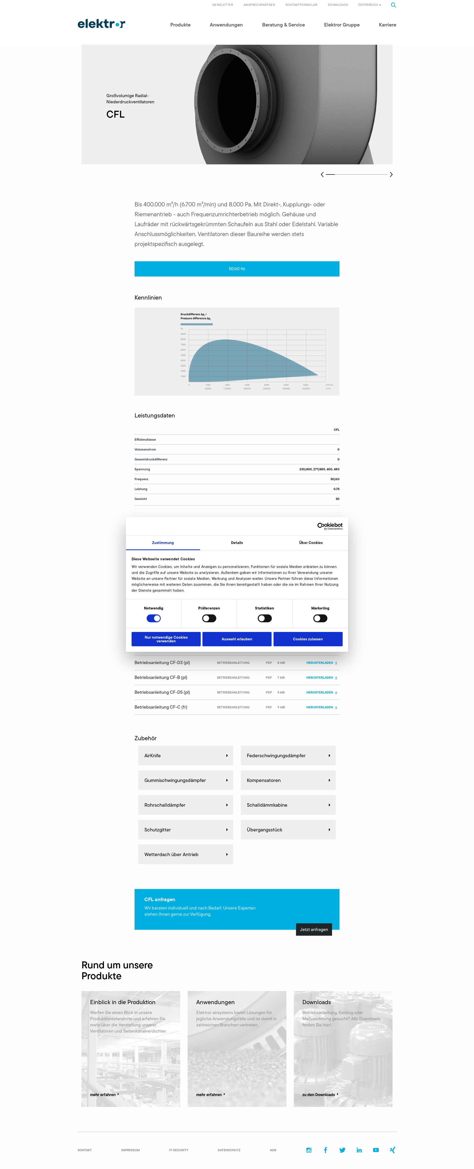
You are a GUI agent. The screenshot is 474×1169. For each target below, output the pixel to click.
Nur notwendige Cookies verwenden (166, 639)
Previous (322, 174)
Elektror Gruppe (342, 24)
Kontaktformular (301, 4)
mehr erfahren (103, 1094)
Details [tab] (237, 542)
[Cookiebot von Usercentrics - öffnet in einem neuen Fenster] (321, 526)
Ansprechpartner (259, 4)
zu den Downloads (318, 1094)
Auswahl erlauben (237, 639)
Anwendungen (226, 24)
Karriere (387, 24)
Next (391, 174)
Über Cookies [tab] (311, 542)
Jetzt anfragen (314, 929)
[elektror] (101, 23)
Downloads (338, 4)
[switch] (209, 618)
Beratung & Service (283, 24)
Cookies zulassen (308, 639)
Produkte (180, 24)
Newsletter (222, 4)
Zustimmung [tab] (163, 542)
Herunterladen (319, 662)
